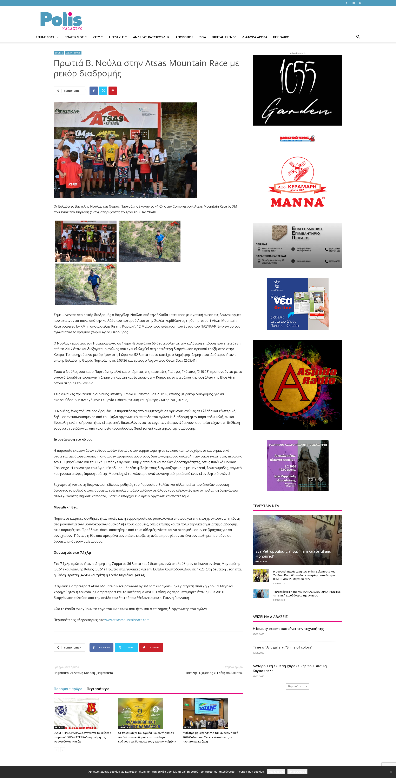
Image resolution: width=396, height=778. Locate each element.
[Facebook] (346, 3)
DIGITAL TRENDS (224, 37)
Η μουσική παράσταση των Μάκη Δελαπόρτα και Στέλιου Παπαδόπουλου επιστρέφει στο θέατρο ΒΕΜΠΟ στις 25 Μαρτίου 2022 (304, 575)
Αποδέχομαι (276, 771)
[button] (358, 37)
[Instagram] (353, 3)
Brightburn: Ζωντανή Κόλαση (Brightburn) (83, 673)
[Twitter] (360, 3)
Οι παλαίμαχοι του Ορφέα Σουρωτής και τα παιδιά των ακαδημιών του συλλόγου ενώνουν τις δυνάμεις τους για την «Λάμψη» (147, 737)
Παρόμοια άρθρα (68, 688)
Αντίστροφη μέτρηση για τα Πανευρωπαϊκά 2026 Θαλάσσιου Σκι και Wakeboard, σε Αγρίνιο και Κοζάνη (210, 737)
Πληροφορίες (297, 771)
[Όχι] (391, 772)
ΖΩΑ (202, 37)
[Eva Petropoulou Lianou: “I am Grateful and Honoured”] (297, 540)
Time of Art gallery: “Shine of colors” (282, 647)
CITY (96, 37)
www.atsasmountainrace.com (126, 620)
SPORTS (59, 52)
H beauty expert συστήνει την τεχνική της (288, 628)
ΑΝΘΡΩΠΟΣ (184, 37)
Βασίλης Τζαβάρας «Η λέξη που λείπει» (214, 673)
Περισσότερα (98, 688)
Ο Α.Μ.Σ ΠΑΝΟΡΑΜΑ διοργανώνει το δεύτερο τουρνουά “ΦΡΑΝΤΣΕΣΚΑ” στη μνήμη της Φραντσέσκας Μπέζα (82, 737)
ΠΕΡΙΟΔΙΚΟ (281, 37)
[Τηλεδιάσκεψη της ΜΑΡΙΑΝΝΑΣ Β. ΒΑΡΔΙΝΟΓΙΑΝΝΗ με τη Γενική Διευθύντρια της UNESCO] (261, 593)
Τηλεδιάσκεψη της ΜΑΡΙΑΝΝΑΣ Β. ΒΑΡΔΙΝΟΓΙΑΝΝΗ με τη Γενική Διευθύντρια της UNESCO (307, 593)
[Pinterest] (112, 91)
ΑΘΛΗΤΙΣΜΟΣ (73, 52)
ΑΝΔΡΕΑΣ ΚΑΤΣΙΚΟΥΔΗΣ (151, 37)
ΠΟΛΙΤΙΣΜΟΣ (74, 37)
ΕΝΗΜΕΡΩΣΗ (45, 37)
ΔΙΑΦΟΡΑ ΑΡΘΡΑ (254, 37)
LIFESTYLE (116, 37)
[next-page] (62, 749)
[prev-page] (56, 749)
